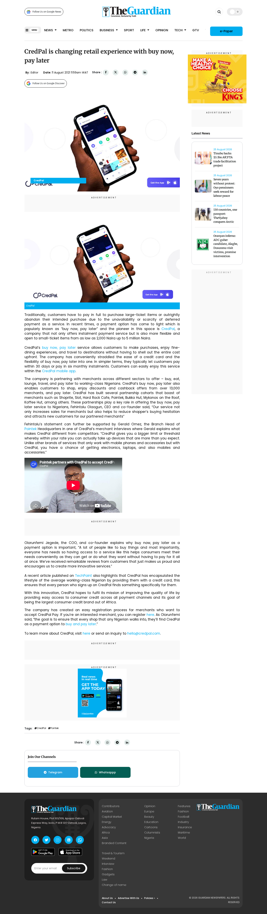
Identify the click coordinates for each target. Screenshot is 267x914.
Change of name (114, 885)
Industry (183, 822)
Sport (129, 30)
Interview (108, 864)
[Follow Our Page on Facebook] (35, 840)
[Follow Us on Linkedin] (69, 840)
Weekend (108, 858)
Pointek (31, 429)
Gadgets (108, 874)
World (182, 838)
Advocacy (109, 827)
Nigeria (149, 838)
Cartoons (151, 827)
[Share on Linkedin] (145, 72)
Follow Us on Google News (46, 11)
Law (104, 880)
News (49, 30)
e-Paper (226, 31)
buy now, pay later (59, 347)
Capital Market (112, 817)
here (150, 614)
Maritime (184, 832)
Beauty (149, 817)
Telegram (55, 772)
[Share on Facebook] (106, 72)
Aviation (107, 811)
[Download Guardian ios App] (70, 852)
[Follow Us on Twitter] (46, 840)
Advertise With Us (128, 898)
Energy (106, 822)
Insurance (185, 827)
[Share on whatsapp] (125, 72)
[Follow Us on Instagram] (58, 840)
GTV (195, 30)
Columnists (152, 832)
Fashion (183, 811)
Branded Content (114, 843)
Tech (178, 30)
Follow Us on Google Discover (48, 83)
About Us (107, 898)
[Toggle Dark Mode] (235, 12)
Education (151, 822)
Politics (86, 30)
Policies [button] (148, 898)
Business (107, 30)
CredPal (168, 328)
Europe (149, 811)
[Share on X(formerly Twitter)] (115, 72)
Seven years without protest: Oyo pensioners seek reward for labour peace (224, 188)
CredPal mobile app (58, 371)
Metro (68, 30)
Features (184, 806)
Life (143, 30)
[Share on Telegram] (135, 72)
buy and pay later (81, 624)
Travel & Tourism (113, 853)
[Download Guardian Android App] (43, 852)
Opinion (161, 30)
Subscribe (73, 868)
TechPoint (84, 575)
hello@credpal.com (143, 633)
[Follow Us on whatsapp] (80, 840)
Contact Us (109, 902)
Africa (106, 832)
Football (183, 817)
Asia (105, 838)
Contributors (110, 806)
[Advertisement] (217, 332)
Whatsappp (107, 772)
